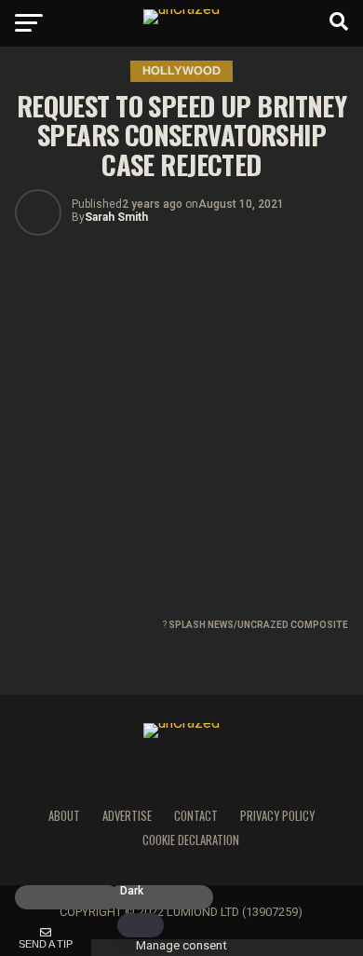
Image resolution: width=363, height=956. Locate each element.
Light (39, 891)
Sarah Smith (116, 217)
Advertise (127, 816)
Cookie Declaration (190, 840)
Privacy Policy (277, 816)
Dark (131, 891)
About (64, 816)
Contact (196, 816)
